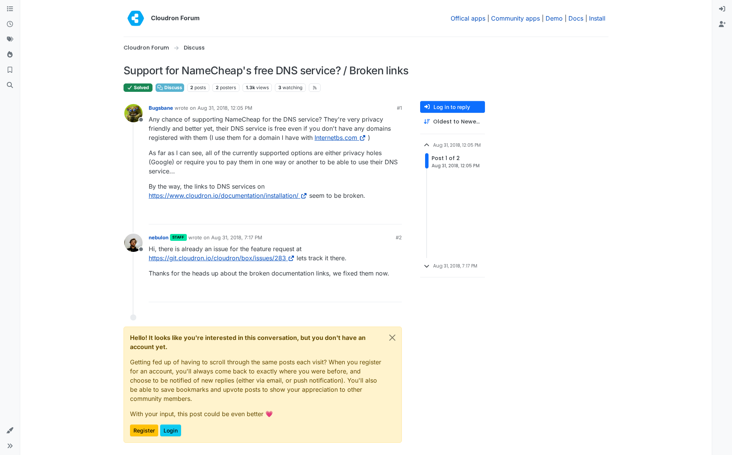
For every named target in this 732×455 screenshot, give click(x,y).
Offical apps (468, 18)
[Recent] (10, 24)
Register (144, 430)
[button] (10, 431)
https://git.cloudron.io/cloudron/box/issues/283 (217, 258)
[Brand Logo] (136, 18)
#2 (399, 237)
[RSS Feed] (315, 87)
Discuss (172, 87)
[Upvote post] (383, 215)
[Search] (10, 85)
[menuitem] (722, 9)
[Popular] (10, 55)
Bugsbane (161, 108)
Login (171, 430)
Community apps (515, 18)
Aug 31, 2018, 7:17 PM (236, 237)
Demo (554, 18)
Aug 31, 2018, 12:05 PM (224, 108)
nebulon (159, 237)
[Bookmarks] (10, 70)
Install (597, 18)
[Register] (722, 24)
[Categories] (10, 9)
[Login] (722, 9)
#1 (399, 108)
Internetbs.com (336, 137)
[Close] (392, 337)
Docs (575, 18)
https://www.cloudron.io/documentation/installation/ (224, 195)
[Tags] (10, 40)
